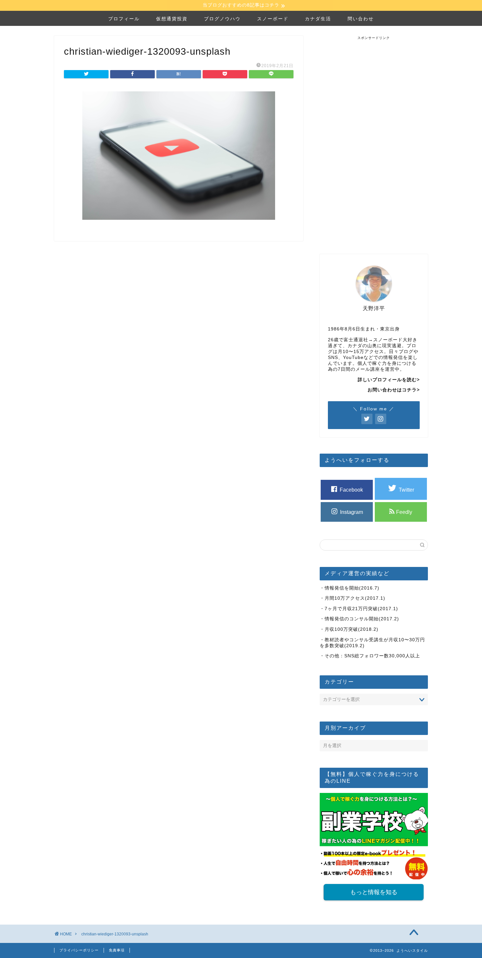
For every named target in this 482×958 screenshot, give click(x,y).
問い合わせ (361, 18)
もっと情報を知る (373, 892)
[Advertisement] (374, 138)
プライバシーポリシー (79, 950)
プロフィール (124, 18)
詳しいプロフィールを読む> (389, 379)
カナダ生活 (318, 18)
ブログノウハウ (222, 18)
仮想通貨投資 (172, 18)
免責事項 (117, 950)
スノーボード (273, 18)
